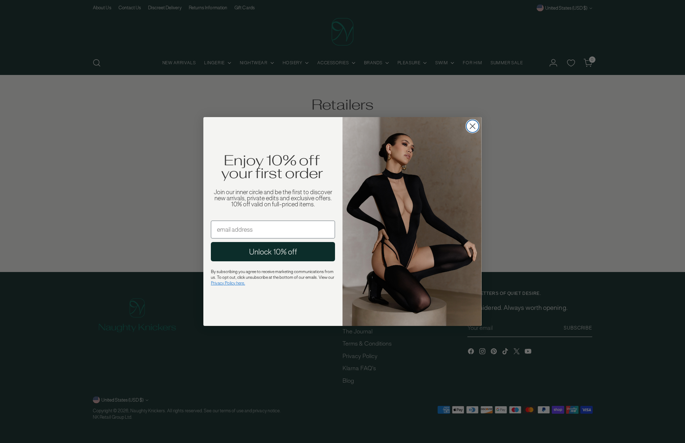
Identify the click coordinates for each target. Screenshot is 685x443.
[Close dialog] (472, 126)
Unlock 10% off (273, 252)
